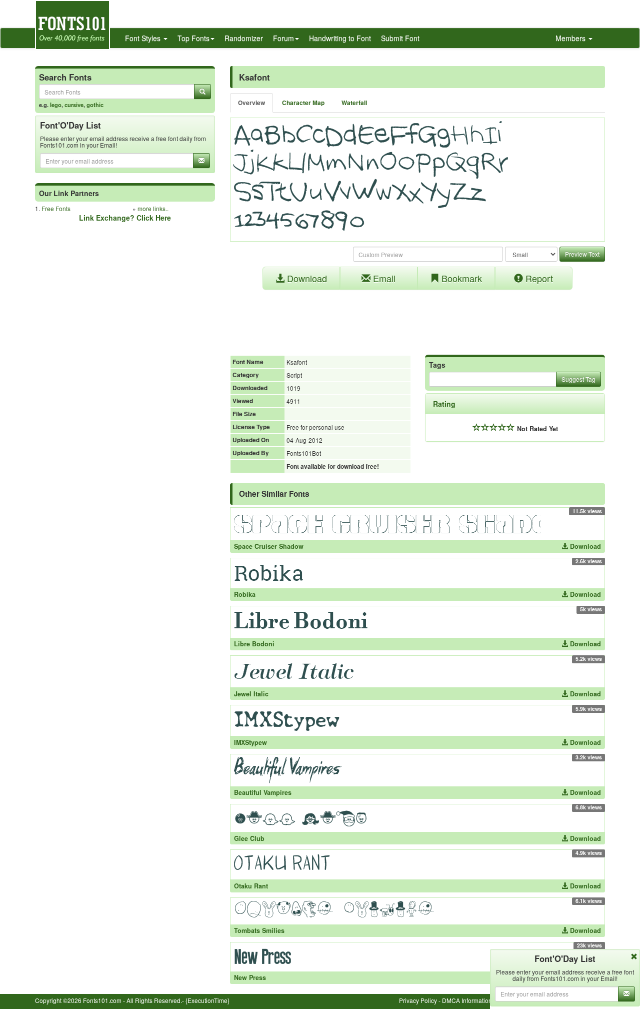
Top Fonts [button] (194, 38)
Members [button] (572, 38)
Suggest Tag (579, 379)
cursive (74, 105)
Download (305, 278)
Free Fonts (56, 208)
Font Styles (143, 38)
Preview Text (582, 254)
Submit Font (400, 38)
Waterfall (354, 103)
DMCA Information (467, 1000)
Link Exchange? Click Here (125, 218)
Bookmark (460, 278)
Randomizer (243, 38)
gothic (95, 105)
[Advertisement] (417, 317)
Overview (251, 103)
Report (538, 278)
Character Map (303, 103)
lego (56, 105)
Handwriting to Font (340, 38)
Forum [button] (283, 38)
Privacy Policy (418, 1000)
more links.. (153, 208)
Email (383, 278)
